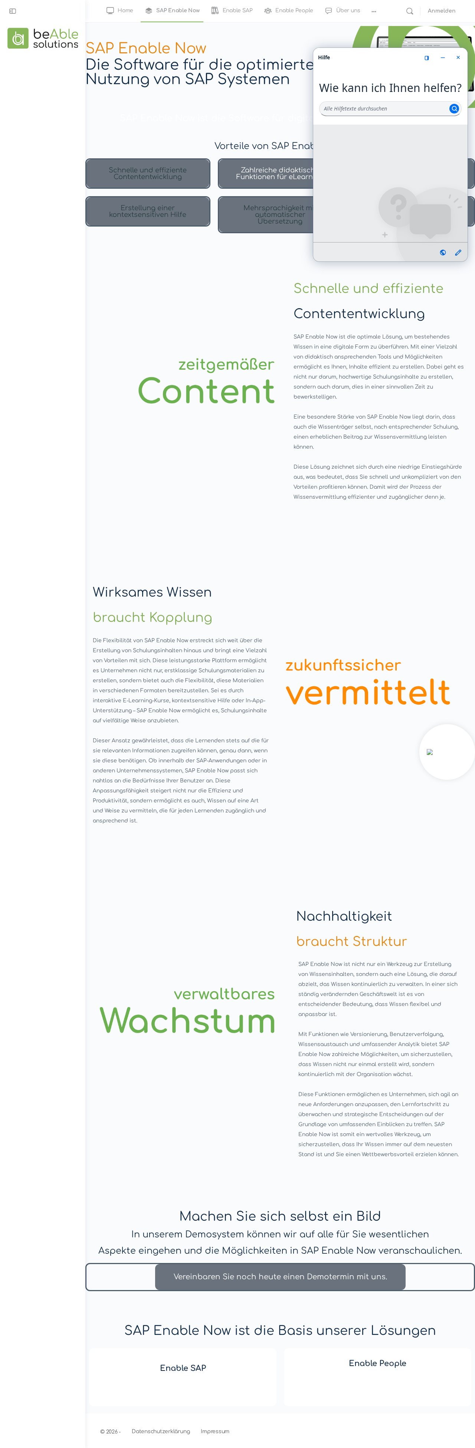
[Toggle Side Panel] (13, 11)
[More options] (374, 11)
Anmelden (442, 11)
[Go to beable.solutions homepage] (42, 37)
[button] (147, 173)
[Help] (447, 752)
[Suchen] (409, 11)
